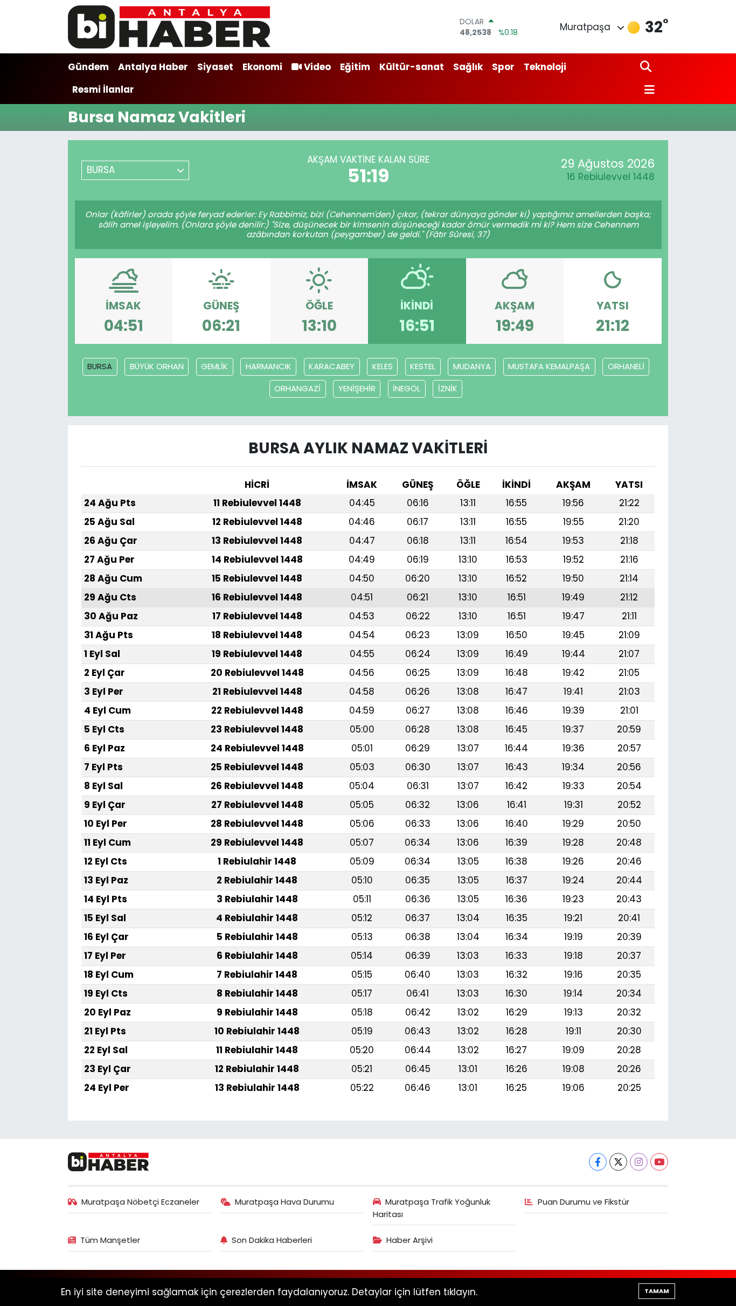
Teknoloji (545, 66)
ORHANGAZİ (297, 388)
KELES (382, 366)
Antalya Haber (153, 66)
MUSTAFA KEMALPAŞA (549, 366)
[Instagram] (639, 1162)
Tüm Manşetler (110, 1240)
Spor (503, 66)
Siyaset (215, 66)
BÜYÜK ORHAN (157, 366)
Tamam (656, 1291)
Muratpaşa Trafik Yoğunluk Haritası (432, 1207)
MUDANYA (472, 366)
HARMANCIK (268, 366)
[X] (618, 1162)
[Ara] (647, 67)
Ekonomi (262, 66)
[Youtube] (659, 1162)
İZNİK (447, 388)
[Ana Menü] (647, 90)
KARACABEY (332, 366)
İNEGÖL (406, 388)
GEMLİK (214, 366)
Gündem (88, 66)
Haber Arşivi (409, 1240)
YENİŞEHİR (357, 388)
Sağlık (468, 66)
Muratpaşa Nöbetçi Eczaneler (140, 1201)
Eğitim (355, 66)
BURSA (99, 366)
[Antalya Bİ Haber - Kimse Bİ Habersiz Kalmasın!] (169, 26)
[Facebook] (598, 1162)
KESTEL (422, 366)
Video (317, 66)
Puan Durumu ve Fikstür (583, 1201)
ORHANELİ (626, 366)
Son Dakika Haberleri (272, 1240)
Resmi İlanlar (103, 89)
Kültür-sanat (411, 66)
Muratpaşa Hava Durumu (284, 1201)
